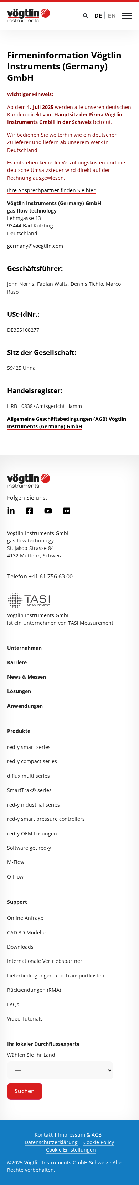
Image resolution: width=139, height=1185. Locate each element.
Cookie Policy (98, 1142)
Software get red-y (29, 847)
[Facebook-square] (30, 511)
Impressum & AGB (80, 1134)
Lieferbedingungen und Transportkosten (55, 975)
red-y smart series (29, 747)
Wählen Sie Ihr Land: (32, 1055)
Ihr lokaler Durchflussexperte (43, 1043)
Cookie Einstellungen (71, 1149)
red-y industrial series (33, 804)
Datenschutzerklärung (51, 1142)
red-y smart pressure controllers (46, 819)
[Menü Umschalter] (127, 16)
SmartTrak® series (29, 790)
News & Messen (26, 676)
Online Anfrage (25, 917)
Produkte (18, 731)
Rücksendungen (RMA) (34, 989)
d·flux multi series (28, 775)
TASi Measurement (90, 622)
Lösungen (19, 691)
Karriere (17, 662)
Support (17, 901)
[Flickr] (67, 511)
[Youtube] (48, 511)
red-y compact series (32, 761)
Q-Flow (15, 876)
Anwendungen (25, 705)
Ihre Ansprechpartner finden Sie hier (51, 190)
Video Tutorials (25, 1018)
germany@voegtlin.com (35, 245)
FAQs (13, 1004)
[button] (85, 15)
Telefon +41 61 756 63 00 (40, 576)
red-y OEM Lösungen (32, 833)
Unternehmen (24, 648)
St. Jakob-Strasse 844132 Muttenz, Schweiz (34, 552)
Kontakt (44, 1134)
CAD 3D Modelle (26, 932)
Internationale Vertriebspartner (44, 961)
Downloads (20, 946)
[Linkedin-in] (11, 511)
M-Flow (15, 862)
